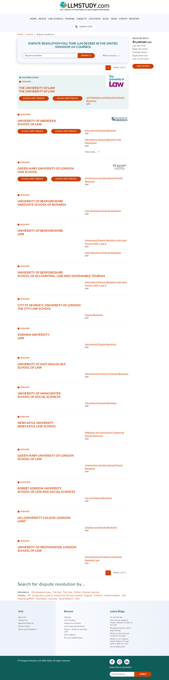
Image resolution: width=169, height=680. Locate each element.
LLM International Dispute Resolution (103, 211)
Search (30, 34)
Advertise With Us (26, 623)
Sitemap (67, 617)
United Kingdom (112, 595)
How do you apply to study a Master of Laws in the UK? (121, 622)
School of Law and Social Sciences (46, 491)
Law (21, 234)
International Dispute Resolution (100, 131)
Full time (57, 592)
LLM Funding (69, 620)
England (88, 595)
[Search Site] (76, 27)
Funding (70, 19)
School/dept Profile (67, 98)
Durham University (33, 334)
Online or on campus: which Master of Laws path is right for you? (119, 641)
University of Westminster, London (47, 547)
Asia (124, 595)
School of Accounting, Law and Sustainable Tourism (61, 276)
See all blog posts (117, 647)
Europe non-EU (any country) (68, 595)
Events (123, 19)
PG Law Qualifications (73, 638)
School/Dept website (34, 98)
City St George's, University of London (49, 305)
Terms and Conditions (27, 629)
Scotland (98, 595)
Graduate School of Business (42, 204)
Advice (42, 19)
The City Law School (34, 308)
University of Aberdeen (37, 120)
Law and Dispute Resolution (98, 498)
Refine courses (109, 56)
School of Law (30, 124)
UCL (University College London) (44, 517)
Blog (106, 19)
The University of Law (37, 88)
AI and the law (116, 617)
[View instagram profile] (119, 662)
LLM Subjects (70, 635)
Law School (27, 172)
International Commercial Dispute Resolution (106, 374)
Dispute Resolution (94, 315)
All (29, 595)
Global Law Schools (72, 623)
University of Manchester (39, 393)
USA (77, 599)
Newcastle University (36, 423)
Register (134, 19)
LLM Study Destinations (74, 626)
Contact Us (23, 620)
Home (33, 19)
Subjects (82, 19)
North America (66, 599)
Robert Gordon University (40, 488)
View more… (91, 152)
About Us (22, 617)
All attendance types (41, 592)
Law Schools (55, 19)
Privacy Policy (24, 626)
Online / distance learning (86, 592)
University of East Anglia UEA (42, 364)
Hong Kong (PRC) (26, 599)
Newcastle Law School (37, 426)
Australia (53, 599)
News (114, 19)
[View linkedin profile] (127, 662)
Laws (22, 521)
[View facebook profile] (112, 662)
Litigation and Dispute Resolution (101, 527)
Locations (95, 19)
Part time (67, 592)
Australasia (41, 599)
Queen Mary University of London (46, 168)
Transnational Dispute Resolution (101, 403)
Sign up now (143, 66)
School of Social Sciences (39, 397)
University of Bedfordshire (40, 201)
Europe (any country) (42, 595)
